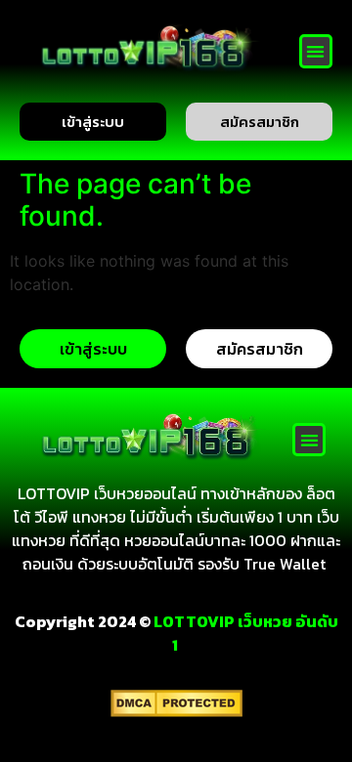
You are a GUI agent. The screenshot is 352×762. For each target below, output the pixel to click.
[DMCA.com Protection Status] (176, 711)
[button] (316, 51)
